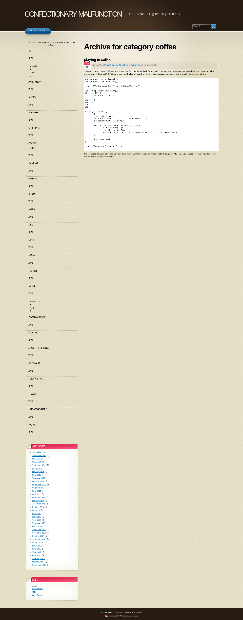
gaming (33, 163)
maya (31, 255)
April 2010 (36, 520)
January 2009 (38, 562)
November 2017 (39, 452)
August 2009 (37, 542)
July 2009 (36, 546)
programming (135, 65)
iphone (32, 194)
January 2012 (38, 481)
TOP (136, 616)
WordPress (37, 595)
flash (31, 148)
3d (109, 65)
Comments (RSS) (127, 616)
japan (31, 209)
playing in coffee (97, 59)
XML (30, 58)
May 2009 (36, 552)
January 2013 (38, 472)
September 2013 (39, 465)
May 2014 (36, 462)
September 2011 (39, 484)
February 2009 (38, 559)
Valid (37, 589)
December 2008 (39, 565)
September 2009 (39, 539)
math (31, 240)
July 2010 (36, 510)
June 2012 (36, 475)
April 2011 (36, 494)
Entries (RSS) (113, 616)
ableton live (35, 301)
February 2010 (38, 523)
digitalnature (118, 612)
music (32, 286)
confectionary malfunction (72, 13)
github (32, 178)
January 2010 (38, 526)
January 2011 (38, 501)
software (34, 363)
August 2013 (37, 468)
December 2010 (39, 504)
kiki (104, 65)
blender (33, 112)
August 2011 (37, 488)
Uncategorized (37, 409)
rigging (33, 332)
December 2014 (39, 456)
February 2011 (38, 497)
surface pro (35, 379)
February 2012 (38, 478)
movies (32, 271)
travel (32, 394)
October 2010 (38, 507)
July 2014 (36, 459)
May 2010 (36, 517)
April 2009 (36, 555)
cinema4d (116, 65)
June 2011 (36, 491)
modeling (34, 66)
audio (32, 97)
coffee (125, 65)
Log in (34, 586)
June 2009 (36, 549)
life (30, 225)
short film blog (38, 348)
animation (34, 82)
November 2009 (39, 533)
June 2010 (36, 514)
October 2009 (38, 536)
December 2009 (39, 530)
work (31, 425)
